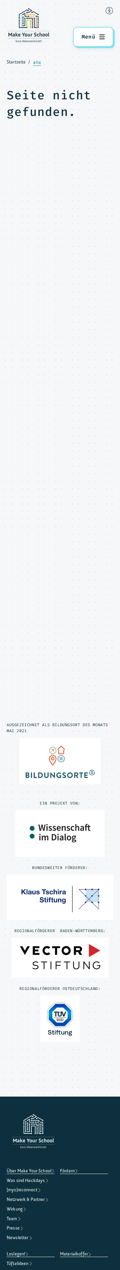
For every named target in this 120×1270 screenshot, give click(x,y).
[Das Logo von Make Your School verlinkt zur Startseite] (28, 26)
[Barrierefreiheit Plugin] (109, 11)
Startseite (16, 61)
